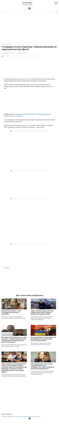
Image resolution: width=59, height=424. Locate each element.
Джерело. (7, 267)
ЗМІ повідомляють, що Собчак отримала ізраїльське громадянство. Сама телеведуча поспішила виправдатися (42, 366)
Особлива (27, 2)
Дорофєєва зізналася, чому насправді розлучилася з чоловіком (11, 312)
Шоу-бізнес (24, 53)
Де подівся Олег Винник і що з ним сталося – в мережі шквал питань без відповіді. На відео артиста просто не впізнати (14, 339)
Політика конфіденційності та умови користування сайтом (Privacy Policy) (21, 416)
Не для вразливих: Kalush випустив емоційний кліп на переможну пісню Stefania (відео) (43, 338)
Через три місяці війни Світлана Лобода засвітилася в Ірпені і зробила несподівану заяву (42, 312)
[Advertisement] (29, 28)
